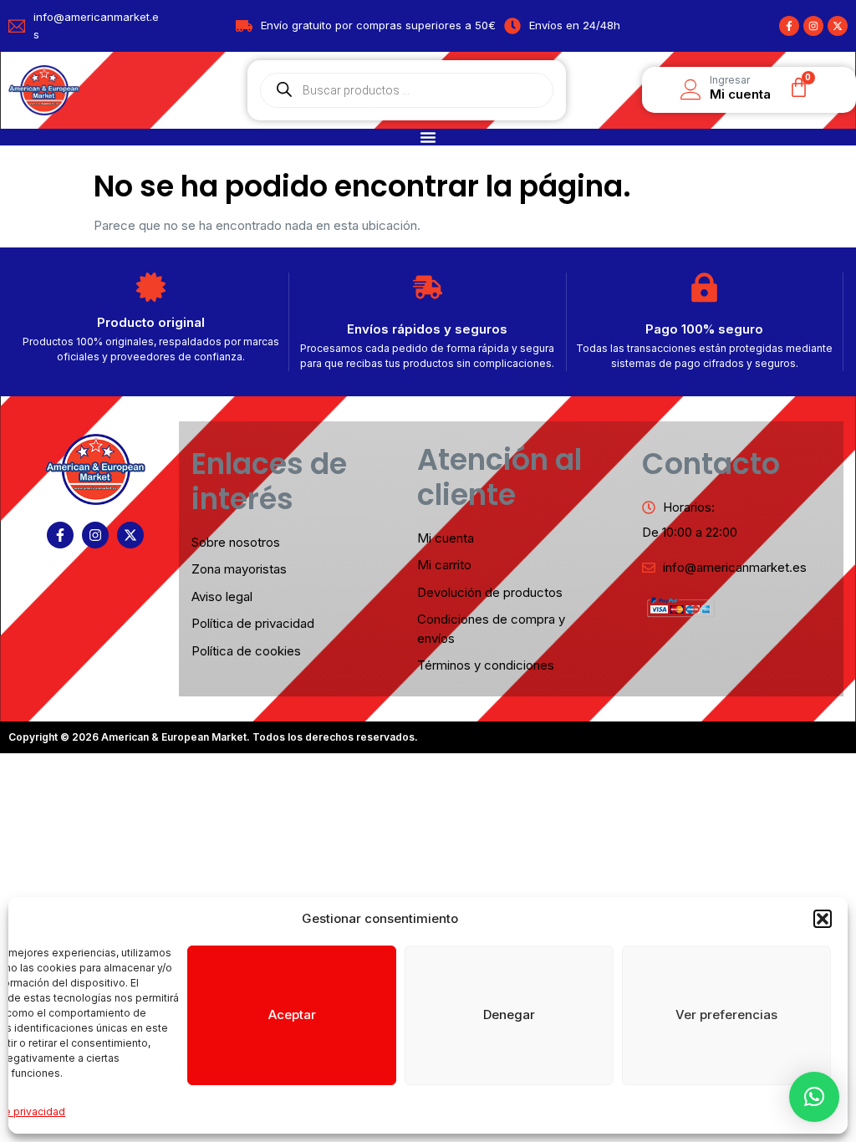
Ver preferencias (726, 1014)
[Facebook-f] (789, 26)
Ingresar (730, 80)
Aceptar (292, 1014)
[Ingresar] (690, 89)
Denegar (509, 1014)
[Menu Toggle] (428, 137)
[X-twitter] (838, 26)
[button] (822, 918)
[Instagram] (813, 26)
